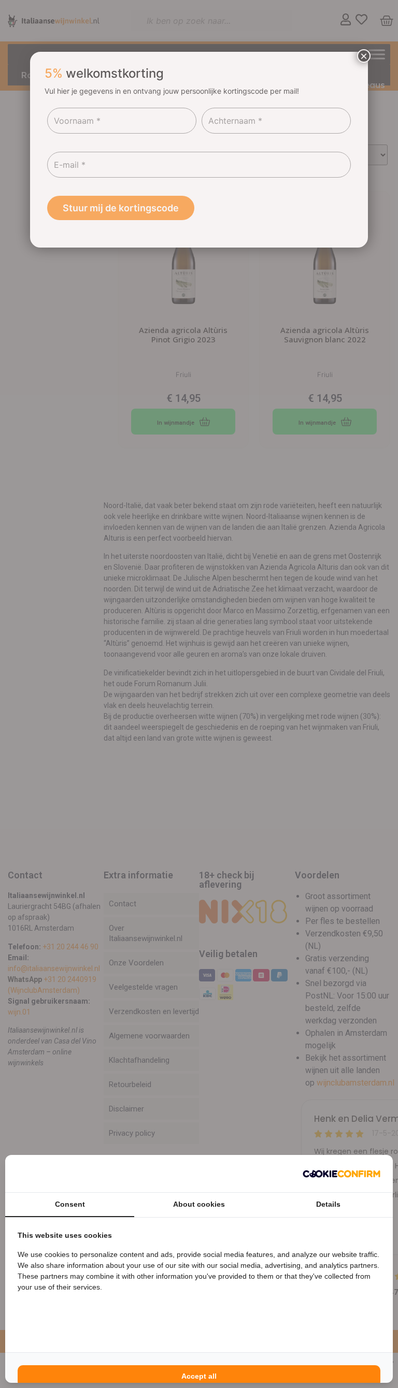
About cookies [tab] (199, 1204)
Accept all (199, 1376)
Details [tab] (328, 1204)
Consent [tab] (70, 1204)
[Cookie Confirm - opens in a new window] (341, 1173)
